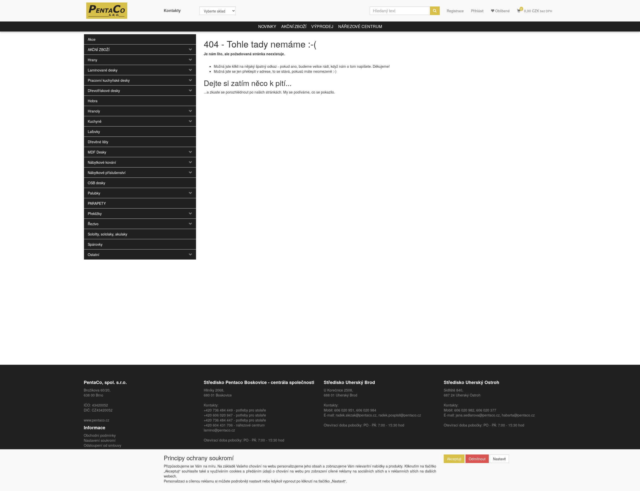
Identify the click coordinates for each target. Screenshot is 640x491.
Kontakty (172, 10)
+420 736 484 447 (218, 420)
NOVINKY (267, 26)
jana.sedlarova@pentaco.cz (478, 415)
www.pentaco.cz (96, 420)
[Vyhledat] (435, 10)
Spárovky (95, 244)
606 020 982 (464, 410)
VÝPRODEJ (322, 26)
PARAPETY (97, 203)
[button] (186, 49)
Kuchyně (95, 121)
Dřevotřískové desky (104, 90)
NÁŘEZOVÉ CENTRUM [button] (360, 26)
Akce (92, 39)
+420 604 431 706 (218, 425)
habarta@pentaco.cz (518, 415)
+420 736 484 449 (218, 410)
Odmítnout (477, 458)
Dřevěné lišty (98, 141)
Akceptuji (454, 458)
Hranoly (94, 111)
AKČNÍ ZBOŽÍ (293, 26)
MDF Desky (97, 152)
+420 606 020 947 (218, 415)
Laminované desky (103, 70)
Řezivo (93, 223)
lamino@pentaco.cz (219, 430)
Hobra (93, 100)
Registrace (455, 10)
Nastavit (499, 458)
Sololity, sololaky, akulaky (107, 234)
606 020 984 (366, 410)
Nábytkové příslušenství (107, 172)
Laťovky (94, 131)
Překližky (95, 213)
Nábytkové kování (102, 162)
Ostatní (93, 254)
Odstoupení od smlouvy (102, 445)
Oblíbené (502, 10)
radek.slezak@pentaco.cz (356, 415)
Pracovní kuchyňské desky (109, 80)
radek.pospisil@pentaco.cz (399, 415)
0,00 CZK (536, 10)
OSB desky (96, 182)
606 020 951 (344, 410)
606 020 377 (486, 410)
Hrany (92, 59)
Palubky (94, 193)
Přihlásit (477, 10)
